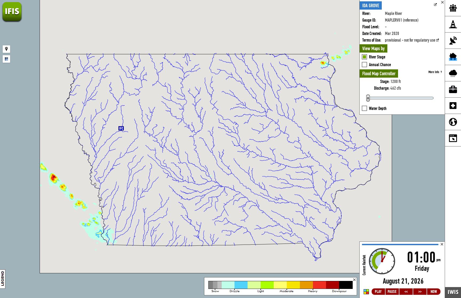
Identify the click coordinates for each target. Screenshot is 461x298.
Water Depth (378, 108)
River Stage (377, 56)
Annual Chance (380, 64)
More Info (433, 72)
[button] (121, 128)
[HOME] (12, 21)
